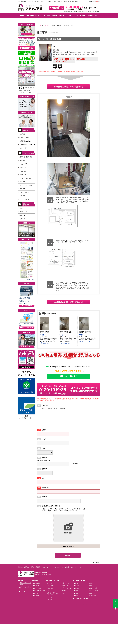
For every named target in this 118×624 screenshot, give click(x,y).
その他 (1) (22, 219)
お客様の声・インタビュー (27, 144)
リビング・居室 (93, 588)
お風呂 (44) (23, 167)
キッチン (51, 585)
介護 (76, 595)
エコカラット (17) (25, 199)
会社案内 (22, 134)
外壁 (50, 597)
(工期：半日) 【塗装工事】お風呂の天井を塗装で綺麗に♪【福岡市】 (87, 338)
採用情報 (36, 595)
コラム (36, 593)
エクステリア (92, 593)
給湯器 (65, 593)
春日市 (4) (22, 208)
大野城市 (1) (23, 211)
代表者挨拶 (37, 583)
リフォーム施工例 (79, 580)
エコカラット (92, 595)
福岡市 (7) (22, 215)
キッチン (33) (23, 164)
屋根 (50, 599)
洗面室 (77, 588)
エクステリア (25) (25, 192)
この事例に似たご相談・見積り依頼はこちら (68, 87)
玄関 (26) (22, 181)
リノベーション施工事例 (81, 598)
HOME (40, 25)
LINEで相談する (70, 376)
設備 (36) (22, 160)
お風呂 (51, 588)
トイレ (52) (23, 171)
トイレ (51, 590)
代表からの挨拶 (24, 137)
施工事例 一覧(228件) (26, 157)
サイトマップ (23, 591)
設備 (76, 583)
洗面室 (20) (23, 174)
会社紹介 (35, 580)
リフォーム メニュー (53, 580)
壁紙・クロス (66, 585)
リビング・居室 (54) (25, 178)
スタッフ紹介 (23, 148)
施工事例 (46, 25)
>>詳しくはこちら (45, 343)
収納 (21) (22, 188)
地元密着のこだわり (25, 141)
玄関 (76, 590)
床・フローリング (68, 588)
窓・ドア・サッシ (93, 590)
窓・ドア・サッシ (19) (26, 185)
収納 (76, 593)
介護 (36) (22, 196)
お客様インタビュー (39, 590)
